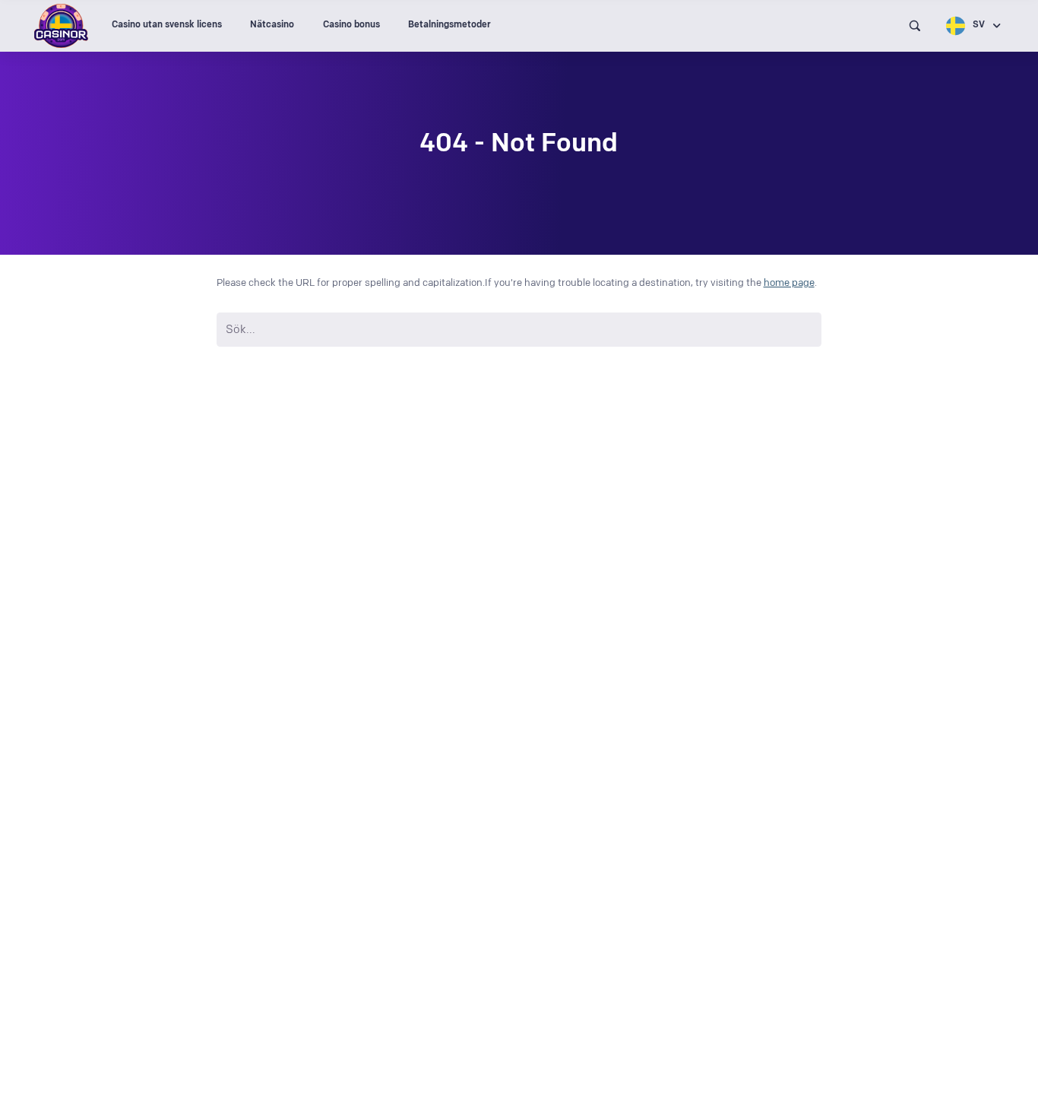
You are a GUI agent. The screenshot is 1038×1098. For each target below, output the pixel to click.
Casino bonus (351, 24)
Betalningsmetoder (449, 24)
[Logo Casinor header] (61, 26)
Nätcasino (272, 24)
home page (789, 283)
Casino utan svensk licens (167, 24)
